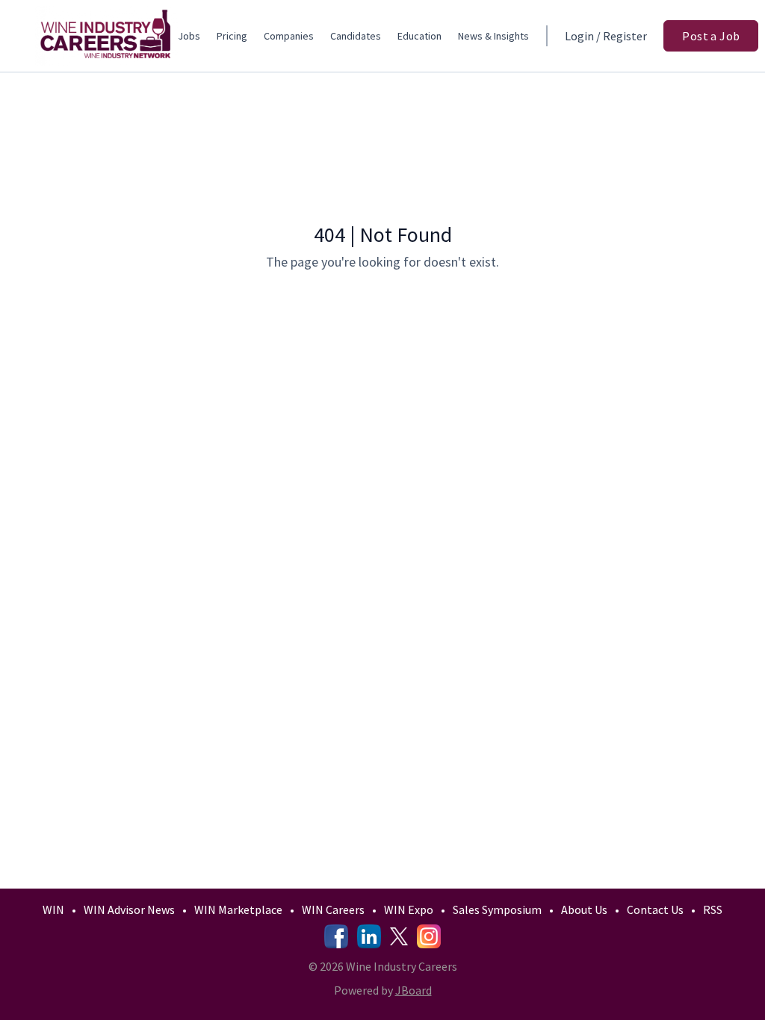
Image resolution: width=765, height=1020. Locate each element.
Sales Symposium (497, 909)
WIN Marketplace (238, 909)
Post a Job (711, 35)
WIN (53, 909)
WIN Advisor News (129, 909)
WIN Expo (408, 909)
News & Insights (493, 36)
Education (419, 36)
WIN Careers (333, 909)
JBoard (413, 990)
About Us (584, 909)
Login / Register (606, 35)
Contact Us (655, 909)
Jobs (189, 36)
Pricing (232, 36)
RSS (712, 909)
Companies (289, 36)
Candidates (355, 36)
